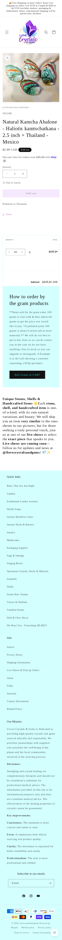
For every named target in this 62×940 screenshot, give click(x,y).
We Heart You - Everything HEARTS (27, 625)
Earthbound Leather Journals (22, 501)
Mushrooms (13, 540)
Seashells (12, 579)
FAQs (10, 686)
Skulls (10, 586)
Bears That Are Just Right (20, 486)
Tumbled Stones (15, 610)
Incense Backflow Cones (20, 517)
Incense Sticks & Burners (20, 524)
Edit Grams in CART (27, 374)
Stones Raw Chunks (17, 594)
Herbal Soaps (14, 509)
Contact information (42, 933)
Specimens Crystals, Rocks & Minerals (27, 571)
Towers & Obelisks (17, 602)
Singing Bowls (15, 563)
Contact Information (18, 701)
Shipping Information (18, 662)
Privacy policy (44, 927)
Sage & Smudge (15, 555)
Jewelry (11, 532)
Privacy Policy (15, 655)
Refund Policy (14, 709)
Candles (11, 493)
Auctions (11, 693)
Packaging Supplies (17, 548)
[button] (7, 32)
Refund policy (28, 927)
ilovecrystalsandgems (29, 923)
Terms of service (21, 933)
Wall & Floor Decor (17, 617)
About (10, 678)
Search (10, 647)
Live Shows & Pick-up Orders (23, 670)
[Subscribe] (50, 883)
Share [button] (9, 214)
